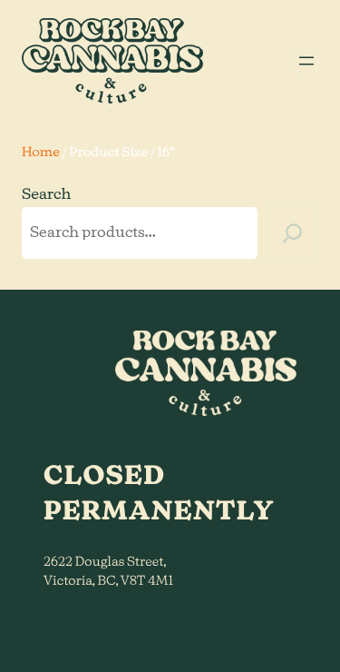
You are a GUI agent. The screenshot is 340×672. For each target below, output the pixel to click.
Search (47, 195)
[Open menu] (306, 61)
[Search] (292, 233)
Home (41, 152)
